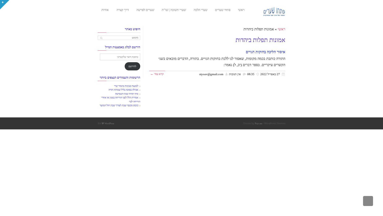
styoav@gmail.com (211, 74)
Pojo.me (258, 123)
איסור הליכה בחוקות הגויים (265, 52)
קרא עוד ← (157, 74)
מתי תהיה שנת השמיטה (126, 93)
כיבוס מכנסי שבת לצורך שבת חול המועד (119, 105)
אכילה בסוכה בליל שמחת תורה (123, 89)
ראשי (281, 29)
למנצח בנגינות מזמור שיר (126, 85)
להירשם (132, 66)
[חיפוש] (101, 38)
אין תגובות (235, 74)
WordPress (109, 123)
